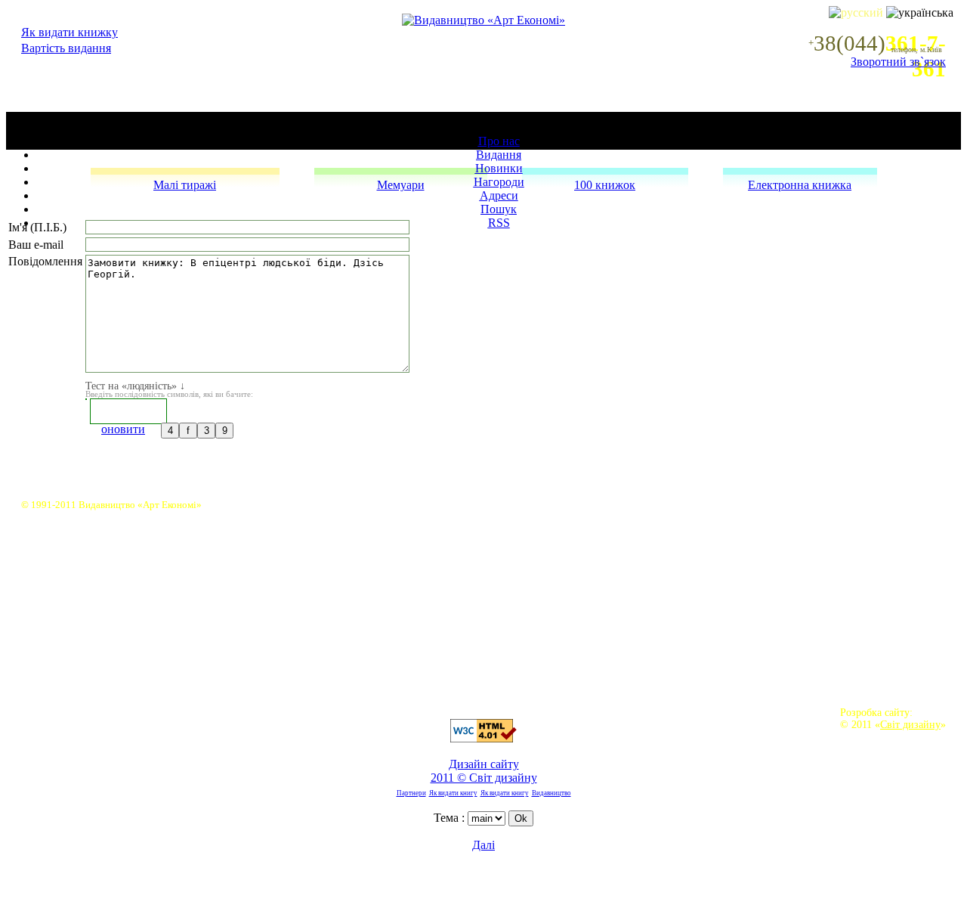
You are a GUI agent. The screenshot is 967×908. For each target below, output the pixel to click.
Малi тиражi (184, 184)
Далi (483, 844)
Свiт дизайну (910, 724)
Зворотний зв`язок (898, 61)
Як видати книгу (453, 793)
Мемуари (401, 184)
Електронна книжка (799, 184)
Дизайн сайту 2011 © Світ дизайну (484, 771)
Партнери (411, 793)
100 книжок (604, 184)
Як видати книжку (69, 32)
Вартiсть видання (66, 48)
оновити (123, 429)
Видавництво (551, 793)
